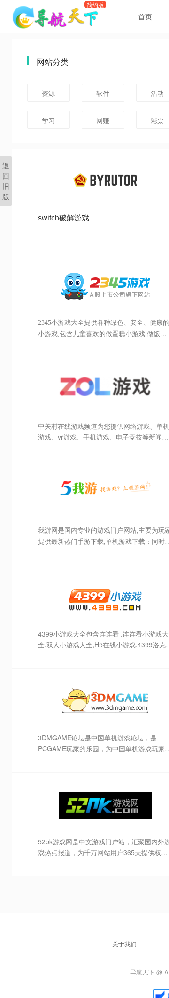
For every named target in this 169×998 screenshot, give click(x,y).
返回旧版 (5, 180)
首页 (145, 16)
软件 (102, 93)
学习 (48, 120)
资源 (48, 93)
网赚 (102, 120)
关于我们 (124, 943)
